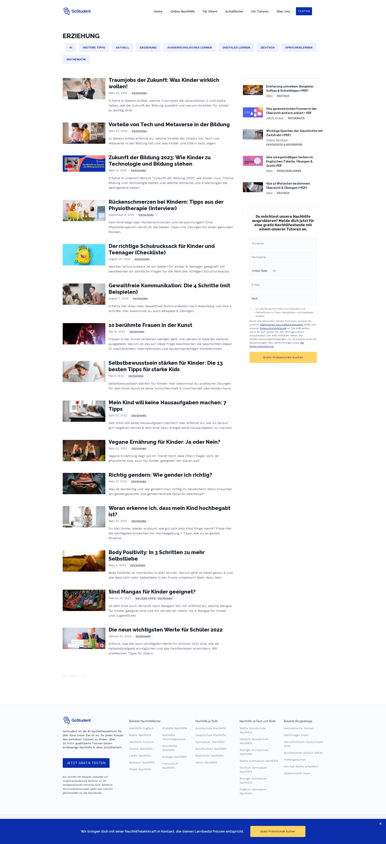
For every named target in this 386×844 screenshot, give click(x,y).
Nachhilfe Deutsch (141, 741)
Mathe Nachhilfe (140, 735)
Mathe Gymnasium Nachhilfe (259, 760)
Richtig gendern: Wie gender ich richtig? (160, 475)
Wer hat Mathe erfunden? (301, 766)
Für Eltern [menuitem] (210, 11)
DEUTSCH (283, 95)
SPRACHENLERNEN (289, 170)
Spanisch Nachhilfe (142, 762)
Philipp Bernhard (276, 140)
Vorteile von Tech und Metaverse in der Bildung (169, 124)
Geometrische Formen (299, 728)
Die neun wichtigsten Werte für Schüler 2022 (166, 630)
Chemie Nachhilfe (141, 748)
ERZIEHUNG (139, 93)
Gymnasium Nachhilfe (210, 741)
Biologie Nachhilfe (174, 756)
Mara (269, 95)
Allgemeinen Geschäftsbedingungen (281, 324)
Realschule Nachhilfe (209, 755)
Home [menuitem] (158, 11)
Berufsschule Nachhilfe (211, 748)
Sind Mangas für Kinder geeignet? (152, 592)
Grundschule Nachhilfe (210, 728)
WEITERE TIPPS (146, 598)
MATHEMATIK (296, 118)
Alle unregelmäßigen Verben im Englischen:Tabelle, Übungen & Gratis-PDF (289, 161)
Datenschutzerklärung (273, 328)
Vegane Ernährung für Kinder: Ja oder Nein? (164, 442)
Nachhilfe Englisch (141, 728)
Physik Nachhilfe (140, 769)
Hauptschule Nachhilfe (210, 735)
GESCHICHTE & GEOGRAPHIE (284, 144)
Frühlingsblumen (295, 759)
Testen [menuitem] (304, 11)
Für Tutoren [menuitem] (260, 11)
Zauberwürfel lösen (297, 773)
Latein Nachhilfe (140, 755)
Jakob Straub (274, 117)
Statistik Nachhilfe (174, 728)
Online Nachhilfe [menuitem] (182, 11)
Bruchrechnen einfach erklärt (303, 752)
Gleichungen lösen (296, 735)
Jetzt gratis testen (86, 763)
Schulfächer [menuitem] (234, 11)
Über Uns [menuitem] (283, 11)
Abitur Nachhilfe (206, 762)
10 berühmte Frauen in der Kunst (150, 325)
